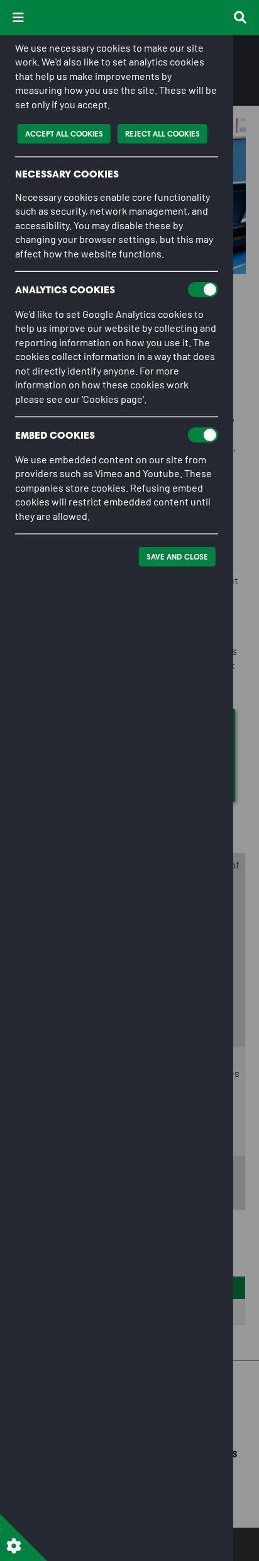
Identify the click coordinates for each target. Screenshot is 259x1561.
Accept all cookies (64, 133)
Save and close (177, 556)
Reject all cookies (162, 133)
